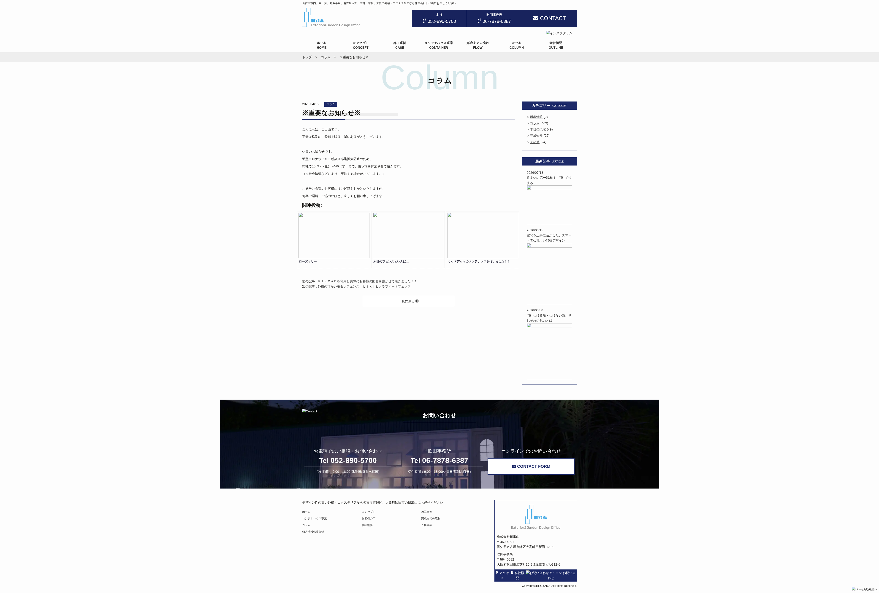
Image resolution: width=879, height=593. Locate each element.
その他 (535, 142)
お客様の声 (368, 518)
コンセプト (368, 511)
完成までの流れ (430, 518)
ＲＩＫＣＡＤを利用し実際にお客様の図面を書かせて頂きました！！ (367, 281)
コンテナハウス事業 (314, 518)
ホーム (306, 511)
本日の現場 (538, 129)
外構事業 (426, 525)
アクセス (504, 575)
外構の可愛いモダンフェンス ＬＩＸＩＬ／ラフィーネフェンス (364, 286)
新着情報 (536, 117)
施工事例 (426, 511)
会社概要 (367, 525)
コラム (331, 104)
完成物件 (536, 135)
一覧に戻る (407, 301)
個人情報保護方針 (313, 531)
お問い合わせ (562, 575)
